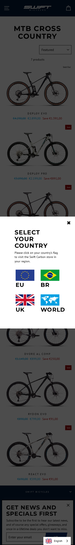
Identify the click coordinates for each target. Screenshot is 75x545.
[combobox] (57, 541)
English (58, 541)
